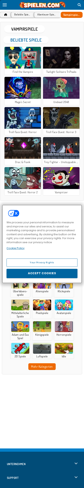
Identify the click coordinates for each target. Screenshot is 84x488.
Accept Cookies (42, 273)
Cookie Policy (15, 248)
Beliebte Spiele (22, 14)
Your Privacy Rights (42, 262)
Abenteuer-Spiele (46, 14)
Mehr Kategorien (42, 366)
